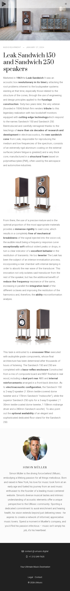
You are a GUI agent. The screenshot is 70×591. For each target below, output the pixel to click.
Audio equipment (12, 47)
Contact (38, 577)
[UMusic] (4, 4)
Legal (30, 577)
